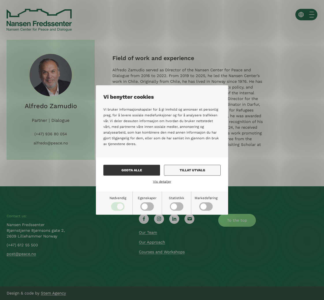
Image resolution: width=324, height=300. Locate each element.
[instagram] (159, 219)
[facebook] (144, 219)
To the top (237, 220)
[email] (189, 219)
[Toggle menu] (311, 14)
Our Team (148, 232)
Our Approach (152, 242)
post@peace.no (21, 253)
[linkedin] (174, 219)
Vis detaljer (162, 182)
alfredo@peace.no (51, 143)
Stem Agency (53, 293)
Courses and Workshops (162, 251)
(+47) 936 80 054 (50, 134)
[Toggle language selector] (301, 14)
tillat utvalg (192, 170)
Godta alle (131, 170)
